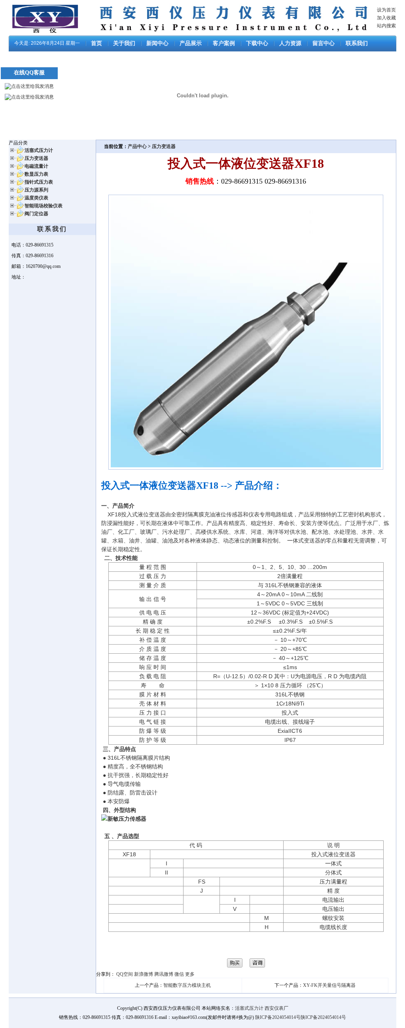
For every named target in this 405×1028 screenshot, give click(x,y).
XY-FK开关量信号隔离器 (329, 985)
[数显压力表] (16, 176)
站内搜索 (386, 25)
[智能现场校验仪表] (16, 208)
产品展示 (191, 43)
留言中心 (323, 43)
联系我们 (357, 43)
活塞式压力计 (249, 1008)
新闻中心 (157, 43)
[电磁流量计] (16, 168)
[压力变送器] (16, 160)
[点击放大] (245, 468)
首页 (96, 43)
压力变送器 (164, 146)
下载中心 (257, 43)
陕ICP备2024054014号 (278, 1017)
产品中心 (138, 146)
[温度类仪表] (16, 200)
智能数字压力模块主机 (187, 985)
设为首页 (386, 10)
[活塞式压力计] (16, 153)
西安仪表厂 (276, 1008)
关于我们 (124, 43)
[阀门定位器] (16, 216)
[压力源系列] (16, 192)
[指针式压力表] (16, 184)
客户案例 (224, 43)
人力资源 (290, 43)
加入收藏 (386, 18)
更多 (190, 974)
